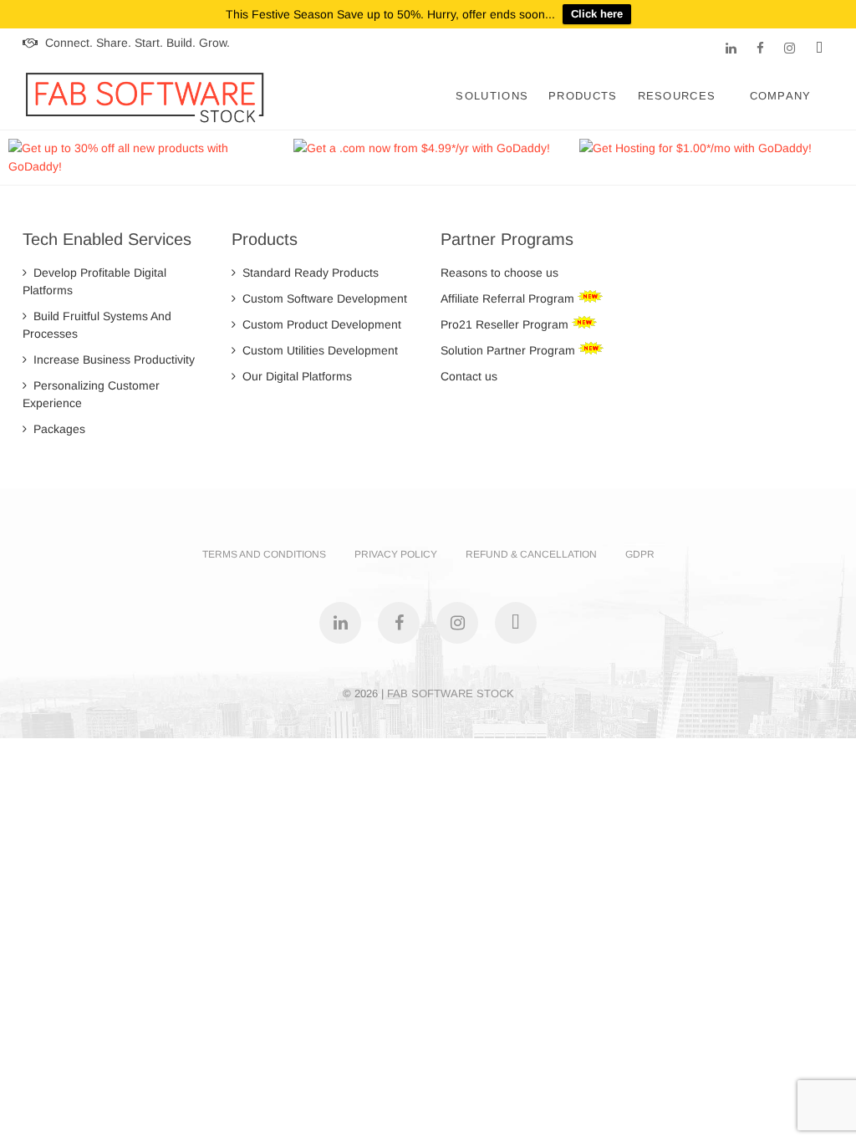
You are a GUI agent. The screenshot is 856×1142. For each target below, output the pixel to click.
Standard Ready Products (307, 272)
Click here (597, 14)
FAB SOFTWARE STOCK (450, 693)
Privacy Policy (395, 554)
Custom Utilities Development (317, 350)
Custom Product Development (318, 324)
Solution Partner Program (509, 350)
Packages (56, 429)
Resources (677, 95)
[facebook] (760, 48)
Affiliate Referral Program (509, 298)
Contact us (469, 376)
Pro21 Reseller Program (506, 324)
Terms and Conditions (264, 554)
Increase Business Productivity (111, 359)
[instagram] (789, 48)
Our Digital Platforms (294, 376)
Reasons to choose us (499, 272)
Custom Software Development (321, 298)
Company (781, 95)
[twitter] (818, 48)
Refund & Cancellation (531, 554)
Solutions (492, 95)
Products (582, 95)
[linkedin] (731, 48)
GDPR (640, 554)
